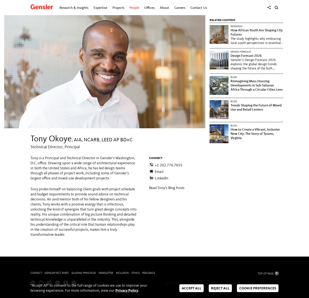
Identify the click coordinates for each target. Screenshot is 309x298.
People (134, 8)
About (164, 8)
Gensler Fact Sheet (57, 273)
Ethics (136, 273)
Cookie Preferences (257, 288)
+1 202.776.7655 (168, 165)
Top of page (266, 273)
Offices (149, 8)
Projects (118, 8)
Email (158, 172)
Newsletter (106, 273)
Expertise (100, 8)
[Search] (276, 7)
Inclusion (122, 273)
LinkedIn (161, 178)
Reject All (220, 288)
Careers (179, 8)
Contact (36, 273)
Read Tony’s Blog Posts (166, 188)
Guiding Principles (83, 273)
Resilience (148, 273)
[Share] (269, 7)
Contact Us (198, 8)
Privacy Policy (126, 291)
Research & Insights (73, 8)
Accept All (191, 288)
